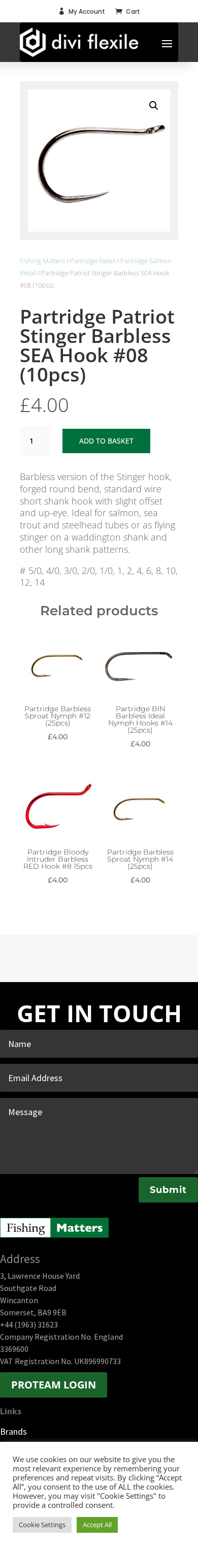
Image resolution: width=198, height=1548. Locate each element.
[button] (154, 106)
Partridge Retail (92, 260)
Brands (13, 1431)
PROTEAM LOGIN (53, 1385)
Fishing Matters (42, 260)
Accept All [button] (97, 1524)
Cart (133, 11)
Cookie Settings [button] (42, 1524)
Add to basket (106, 441)
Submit (168, 1189)
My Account (87, 11)
